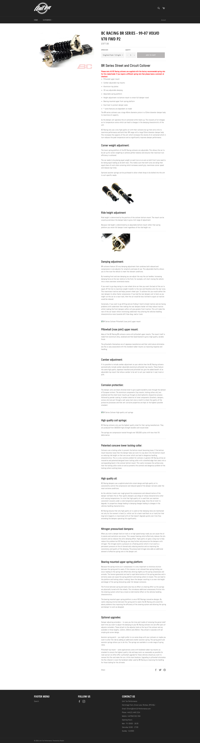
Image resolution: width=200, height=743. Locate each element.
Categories (47, 20)
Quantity (128, 50)
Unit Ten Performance (45, 741)
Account (163, 20)
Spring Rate (104, 50)
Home (36, 20)
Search (36, 701)
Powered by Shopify (58, 741)
